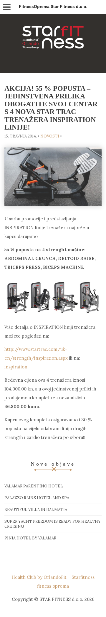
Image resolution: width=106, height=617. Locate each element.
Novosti (49, 136)
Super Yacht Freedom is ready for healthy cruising (52, 524)
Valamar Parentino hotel (33, 486)
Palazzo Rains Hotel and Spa (36, 497)
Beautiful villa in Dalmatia (35, 509)
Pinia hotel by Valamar (30, 538)
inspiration (15, 367)
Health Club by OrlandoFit (39, 577)
